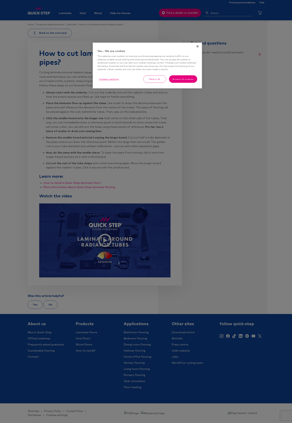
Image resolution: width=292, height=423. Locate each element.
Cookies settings (109, 79)
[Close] (197, 46)
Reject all (154, 79)
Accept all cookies (183, 79)
